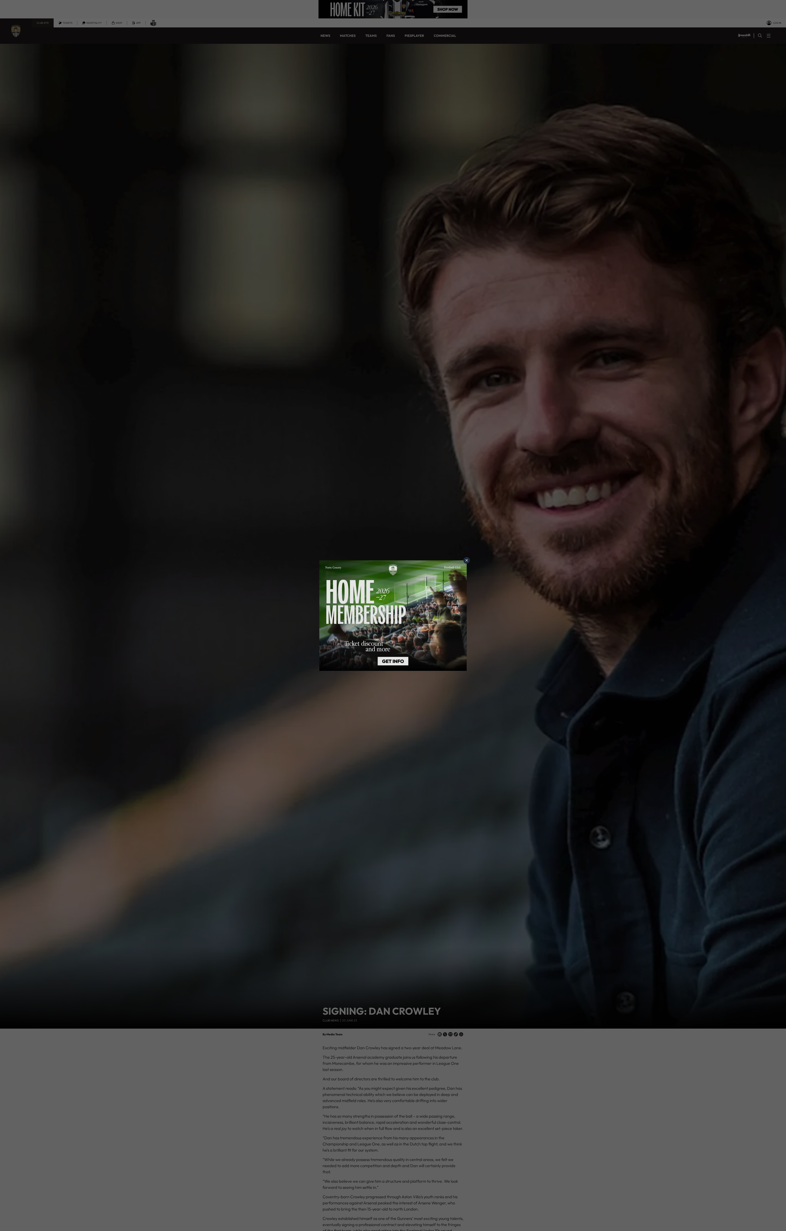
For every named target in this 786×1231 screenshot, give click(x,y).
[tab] (466, 560)
